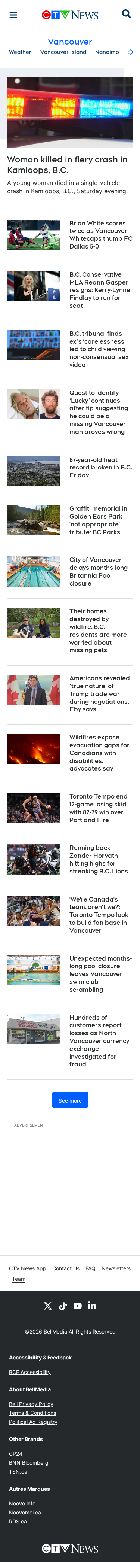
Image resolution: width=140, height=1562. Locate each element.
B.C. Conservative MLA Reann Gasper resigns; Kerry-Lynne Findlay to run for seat (99, 290)
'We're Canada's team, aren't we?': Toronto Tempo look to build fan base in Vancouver (98, 915)
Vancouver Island (63, 52)
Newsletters (116, 1268)
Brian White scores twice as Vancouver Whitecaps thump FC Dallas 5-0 (101, 235)
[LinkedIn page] (92, 1305)
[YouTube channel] (77, 1305)
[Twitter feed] (47, 1305)
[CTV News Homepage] (70, 14)
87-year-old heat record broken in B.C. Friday (100, 467)
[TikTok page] (62, 1305)
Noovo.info (22, 1503)
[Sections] (13, 14)
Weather (20, 52)
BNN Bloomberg (29, 1462)
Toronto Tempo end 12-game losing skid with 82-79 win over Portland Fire (98, 808)
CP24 (15, 1453)
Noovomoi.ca (25, 1512)
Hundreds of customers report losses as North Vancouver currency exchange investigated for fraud (99, 1041)
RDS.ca (18, 1521)
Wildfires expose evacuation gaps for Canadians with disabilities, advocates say (99, 753)
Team (18, 1279)
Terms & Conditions (32, 1413)
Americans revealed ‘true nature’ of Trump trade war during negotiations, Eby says (99, 694)
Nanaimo (107, 52)
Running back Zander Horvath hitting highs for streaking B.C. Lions (98, 859)
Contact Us (66, 1268)
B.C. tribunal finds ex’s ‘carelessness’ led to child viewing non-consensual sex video (99, 349)
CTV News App (27, 1268)
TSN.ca (18, 1471)
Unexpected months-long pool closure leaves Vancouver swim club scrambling (100, 974)
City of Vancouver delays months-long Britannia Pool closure (98, 571)
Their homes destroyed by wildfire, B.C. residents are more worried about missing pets (98, 631)
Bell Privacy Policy (31, 1404)
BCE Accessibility (30, 1372)
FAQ (90, 1268)
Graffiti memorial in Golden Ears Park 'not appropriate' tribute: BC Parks (98, 520)
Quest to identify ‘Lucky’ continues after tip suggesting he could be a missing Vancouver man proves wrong (98, 412)
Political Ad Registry (33, 1422)
